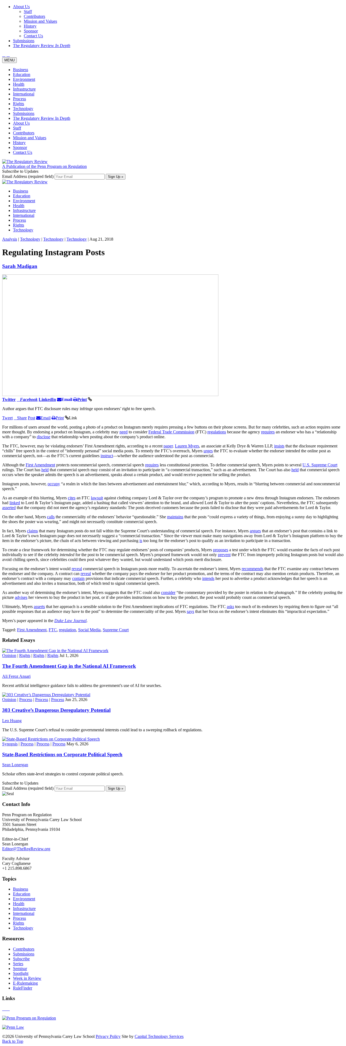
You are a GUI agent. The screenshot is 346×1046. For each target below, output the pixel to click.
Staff (17, 128)
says (190, 611)
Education (21, 74)
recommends (252, 568)
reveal (77, 568)
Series (18, 963)
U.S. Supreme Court (319, 465)
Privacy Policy (108, 1036)
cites (71, 498)
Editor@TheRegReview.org (26, 848)
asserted (9, 507)
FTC (53, 629)
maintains (175, 516)
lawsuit (97, 498)
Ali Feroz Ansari (16, 676)
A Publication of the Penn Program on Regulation (44, 166)
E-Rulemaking (25, 983)
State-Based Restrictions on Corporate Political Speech (62, 754)
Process (19, 99)
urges (208, 451)
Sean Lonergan (15, 764)
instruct (107, 455)
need (123, 432)
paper (168, 446)
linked (14, 502)
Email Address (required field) (28, 176)
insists (279, 446)
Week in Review (27, 978)
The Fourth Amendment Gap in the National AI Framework (69, 666)
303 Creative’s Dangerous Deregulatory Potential (56, 710)
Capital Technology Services (159, 1036)
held (45, 469)
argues (255, 531)
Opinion (9, 655)
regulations (216, 432)
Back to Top (12, 1041)
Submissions (23, 113)
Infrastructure (24, 89)
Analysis (9, 239)
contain (78, 578)
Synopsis (10, 744)
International (23, 94)
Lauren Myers (187, 446)
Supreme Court (116, 629)
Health (18, 84)
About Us (21, 123)
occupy (54, 484)
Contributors (23, 133)
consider (168, 592)
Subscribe (21, 959)
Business (20, 69)
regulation (67, 629)
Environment (24, 79)
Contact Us (22, 152)
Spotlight (20, 973)
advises (21, 597)
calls (51, 516)
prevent (224, 554)
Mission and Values (29, 137)
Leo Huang (12, 720)
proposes (220, 549)
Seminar (20, 968)
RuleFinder (22, 988)
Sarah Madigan (19, 266)
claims (32, 531)
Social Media (89, 629)
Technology (23, 108)
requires (268, 432)
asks (230, 606)
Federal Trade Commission (171, 432)
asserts (39, 606)
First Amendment (40, 465)
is (140, 540)
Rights (18, 103)
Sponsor (20, 147)
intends (208, 578)
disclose (43, 436)
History (19, 142)
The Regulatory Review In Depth (41, 118)
